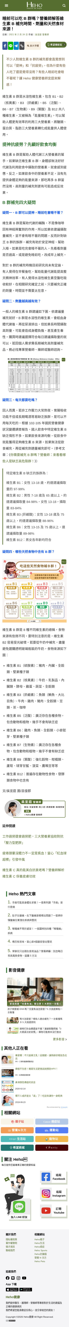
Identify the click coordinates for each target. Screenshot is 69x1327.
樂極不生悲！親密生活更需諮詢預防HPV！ (36, 1069)
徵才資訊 (10, 1246)
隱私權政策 (11, 1239)
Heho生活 (39, 1243)
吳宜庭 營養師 (42, 34)
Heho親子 (39, 1239)
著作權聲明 (11, 1243)
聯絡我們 (10, 1250)
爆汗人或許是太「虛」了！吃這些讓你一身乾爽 (38, 1095)
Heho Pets (39, 1261)
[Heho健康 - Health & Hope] (34, 5)
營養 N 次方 (40, 1257)
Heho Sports (40, 1250)
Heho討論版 (40, 1254)
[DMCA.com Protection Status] (10, 1320)
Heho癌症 (39, 1246)
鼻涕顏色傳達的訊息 (25, 1082)
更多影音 (59, 1039)
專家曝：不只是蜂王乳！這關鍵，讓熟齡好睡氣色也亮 (41, 1057)
